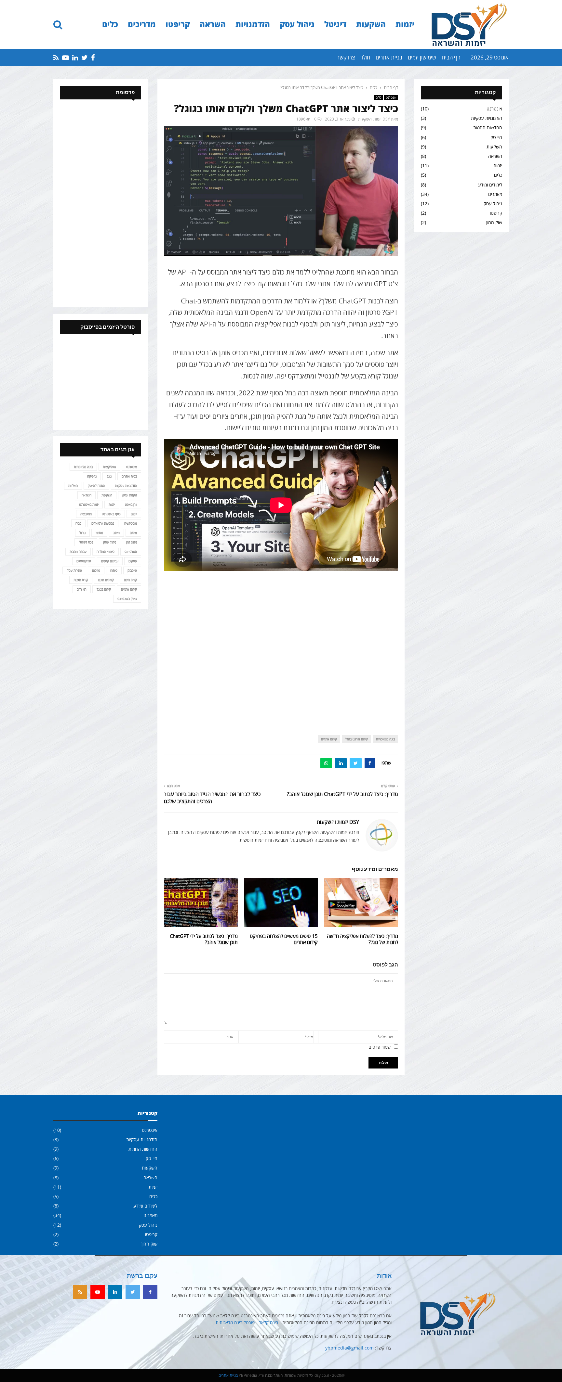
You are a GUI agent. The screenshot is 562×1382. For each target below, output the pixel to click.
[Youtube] (97, 1292)
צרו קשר (346, 57)
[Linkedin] (115, 1292)
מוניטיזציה (130, 523)
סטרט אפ (131, 551)
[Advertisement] (281, 647)
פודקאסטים (83, 561)
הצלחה (73, 485)
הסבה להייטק (96, 485)
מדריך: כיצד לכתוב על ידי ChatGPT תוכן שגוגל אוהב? (342, 794)
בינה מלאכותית (385, 739)
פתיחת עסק (74, 570)
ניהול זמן (131, 542)
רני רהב (82, 589)
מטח (78, 523)
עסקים (132, 561)
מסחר (99, 533)
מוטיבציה (86, 514)
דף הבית (451, 57)
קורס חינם (130, 580)
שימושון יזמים (422, 57)
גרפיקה (92, 476)
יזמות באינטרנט (89, 504)
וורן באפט (131, 504)
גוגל (109, 476)
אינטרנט (391, 97)
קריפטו (178, 24)
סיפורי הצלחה (105, 551)
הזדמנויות (252, 24)
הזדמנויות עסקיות (486, 118)
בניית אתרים (389, 57)
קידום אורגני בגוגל (356, 739)
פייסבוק (132, 570)
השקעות (371, 24)
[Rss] (80, 1292)
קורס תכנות (81, 580)
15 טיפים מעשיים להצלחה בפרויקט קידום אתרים (284, 939)
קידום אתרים (329, 739)
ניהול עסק (297, 24)
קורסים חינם (106, 580)
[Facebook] (150, 1292)
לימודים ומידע (490, 185)
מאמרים (495, 194)
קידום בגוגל (104, 589)
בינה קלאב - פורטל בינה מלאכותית (247, 1322)
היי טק (496, 137)
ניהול (82, 533)
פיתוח (113, 570)
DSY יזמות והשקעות (374, 119)
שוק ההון (494, 222)
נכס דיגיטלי (86, 542)
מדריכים (142, 24)
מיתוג (116, 533)
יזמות (404, 24)
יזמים (134, 514)
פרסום (96, 570)
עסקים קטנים (109, 561)
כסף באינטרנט (111, 514)
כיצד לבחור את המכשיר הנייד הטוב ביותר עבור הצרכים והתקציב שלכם (212, 797)
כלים (110, 24)
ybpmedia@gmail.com (349, 1348)
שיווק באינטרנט (127, 598)
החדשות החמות (487, 127)
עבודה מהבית (78, 551)
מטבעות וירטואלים (102, 523)
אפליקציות (109, 467)
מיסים (133, 533)
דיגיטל (335, 24)
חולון (365, 57)
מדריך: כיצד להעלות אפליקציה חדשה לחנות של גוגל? (362, 939)
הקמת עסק (129, 495)
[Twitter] (133, 1292)
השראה (213, 24)
